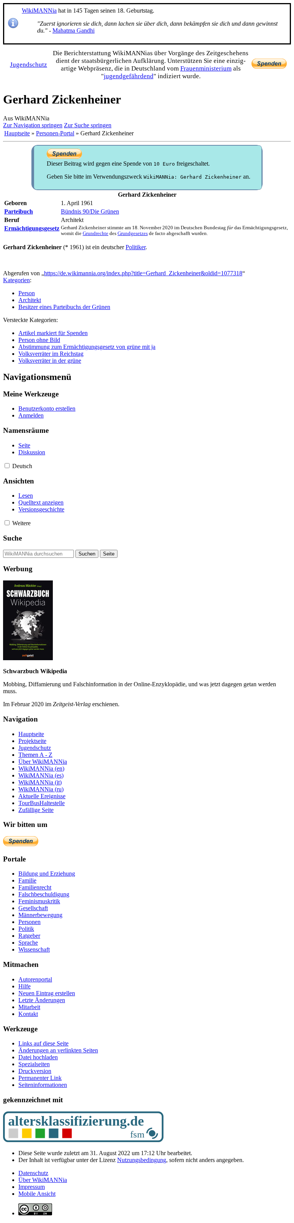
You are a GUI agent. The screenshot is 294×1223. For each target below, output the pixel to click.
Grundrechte (95, 233)
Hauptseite (17, 133)
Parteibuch (18, 211)
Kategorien (16, 280)
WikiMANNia (39, 10)
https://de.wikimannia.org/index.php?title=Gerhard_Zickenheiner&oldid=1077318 (143, 273)
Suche (12, 538)
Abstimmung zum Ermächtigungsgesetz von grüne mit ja (86, 347)
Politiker (135, 247)
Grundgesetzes (133, 233)
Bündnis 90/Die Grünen (90, 211)
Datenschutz (33, 1173)
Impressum (31, 1187)
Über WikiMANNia (42, 1180)
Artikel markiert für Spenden (53, 333)
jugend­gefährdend (129, 76)
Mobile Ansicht (37, 1193)
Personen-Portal (55, 133)
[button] (7, 465)
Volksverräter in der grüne (49, 360)
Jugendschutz (28, 64)
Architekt (29, 300)
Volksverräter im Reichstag (50, 353)
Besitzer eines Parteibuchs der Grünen (64, 307)
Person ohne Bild (39, 340)
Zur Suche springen (87, 125)
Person (26, 293)
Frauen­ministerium (206, 68)
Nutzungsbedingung (141, 1160)
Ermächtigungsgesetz (31, 228)
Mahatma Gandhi (73, 30)
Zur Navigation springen (32, 125)
